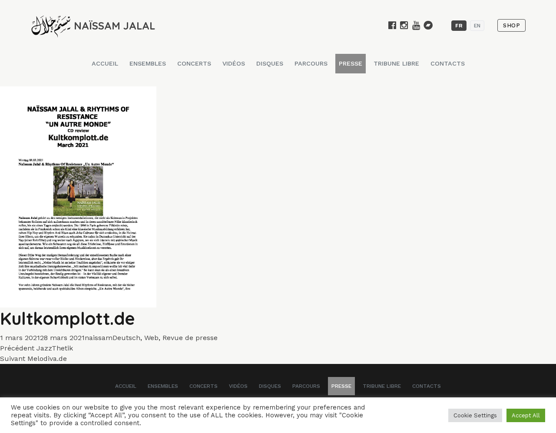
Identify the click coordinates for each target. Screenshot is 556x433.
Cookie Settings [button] (475, 415)
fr (459, 26)
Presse (350, 63)
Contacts (447, 63)
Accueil (105, 63)
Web (151, 338)
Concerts (194, 63)
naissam (99, 338)
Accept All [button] (526, 415)
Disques (269, 63)
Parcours (311, 63)
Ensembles (147, 63)
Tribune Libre (396, 63)
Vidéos (233, 63)
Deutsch (126, 338)
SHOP (511, 25)
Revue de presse (190, 338)
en (477, 26)
